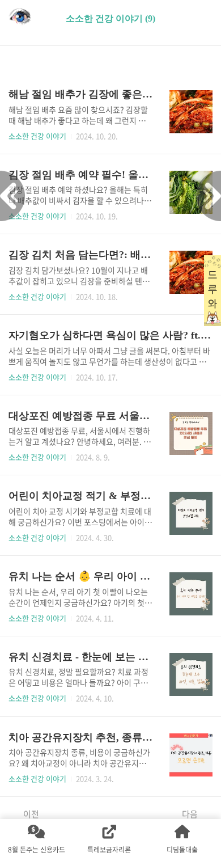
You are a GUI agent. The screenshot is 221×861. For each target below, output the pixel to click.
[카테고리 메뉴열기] (201, 17)
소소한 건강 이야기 (37, 135)
